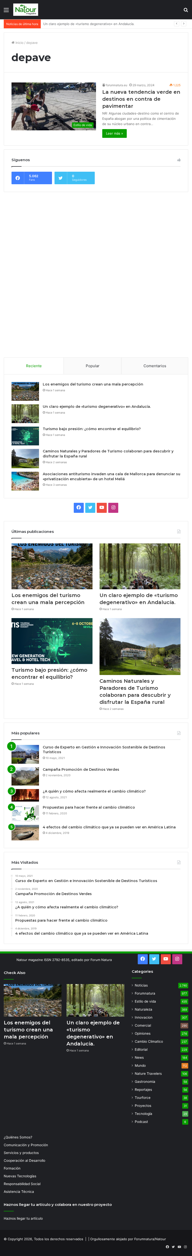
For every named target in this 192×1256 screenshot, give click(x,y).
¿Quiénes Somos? (18, 1137)
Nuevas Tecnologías (20, 1176)
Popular (93, 365)
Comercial (143, 1025)
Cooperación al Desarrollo (24, 1160)
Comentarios (155, 365)
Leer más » (114, 133)
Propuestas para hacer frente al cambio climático (89, 807)
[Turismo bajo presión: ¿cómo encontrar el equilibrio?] (25, 436)
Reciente (34, 365)
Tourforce (142, 1098)
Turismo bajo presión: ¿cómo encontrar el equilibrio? (84, 24)
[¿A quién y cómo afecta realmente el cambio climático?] (25, 795)
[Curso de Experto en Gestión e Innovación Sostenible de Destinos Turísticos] (25, 754)
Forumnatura (145, 993)
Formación (12, 1168)
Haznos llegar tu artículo (23, 1218)
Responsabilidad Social (22, 1184)
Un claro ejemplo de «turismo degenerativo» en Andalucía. (97, 406)
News (139, 1057)
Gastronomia (145, 1082)
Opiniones (142, 1033)
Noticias (141, 985)
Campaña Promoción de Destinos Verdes (81, 769)
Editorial (141, 1049)
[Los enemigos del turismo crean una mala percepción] (25, 391)
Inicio (19, 43)
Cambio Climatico (149, 1041)
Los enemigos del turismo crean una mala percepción (93, 384)
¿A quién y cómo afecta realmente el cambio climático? (94, 791)
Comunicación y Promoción (26, 1145)
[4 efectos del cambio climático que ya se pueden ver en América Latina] (25, 832)
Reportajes (143, 1090)
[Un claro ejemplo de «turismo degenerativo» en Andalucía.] (25, 413)
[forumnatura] (25, 10)
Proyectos (143, 1106)
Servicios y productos (21, 1153)
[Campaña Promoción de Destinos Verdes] (25, 776)
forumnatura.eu (116, 85)
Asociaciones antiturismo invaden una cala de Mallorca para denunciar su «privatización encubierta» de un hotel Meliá (111, 476)
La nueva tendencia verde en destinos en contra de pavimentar (141, 99)
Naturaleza (143, 1009)
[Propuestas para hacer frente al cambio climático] (25, 813)
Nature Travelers (148, 1074)
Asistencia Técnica (19, 1192)
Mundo (140, 1066)
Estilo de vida (145, 1001)
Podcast (141, 1122)
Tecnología (143, 1114)
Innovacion (143, 1017)
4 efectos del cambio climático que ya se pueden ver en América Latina (109, 827)
